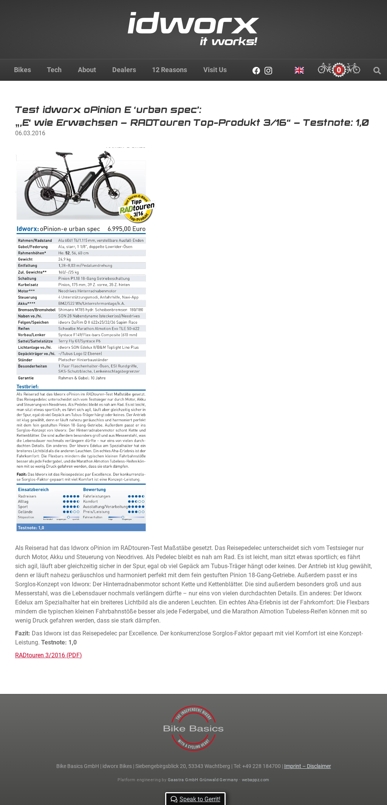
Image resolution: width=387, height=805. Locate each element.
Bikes (22, 70)
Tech (54, 70)
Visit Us (215, 70)
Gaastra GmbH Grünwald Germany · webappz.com (218, 779)
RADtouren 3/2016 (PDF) (48, 655)
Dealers (124, 70)
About (87, 70)
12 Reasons (169, 70)
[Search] (377, 70)
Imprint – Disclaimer (307, 766)
